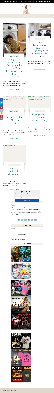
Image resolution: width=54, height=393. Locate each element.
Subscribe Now (27, 200)
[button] (27, 192)
